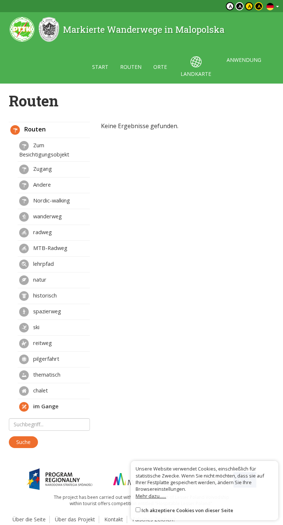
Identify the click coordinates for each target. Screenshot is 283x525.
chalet (40, 390)
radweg (42, 232)
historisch (44, 295)
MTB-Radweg (49, 247)
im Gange (45, 406)
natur (39, 279)
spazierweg (46, 311)
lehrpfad (43, 263)
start (100, 66)
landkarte (196, 73)
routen (131, 66)
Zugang (42, 168)
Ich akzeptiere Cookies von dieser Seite (187, 510)
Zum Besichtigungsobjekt (44, 149)
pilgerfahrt (45, 358)
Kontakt (113, 519)
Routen (34, 129)
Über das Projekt (75, 519)
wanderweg (47, 216)
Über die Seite (29, 519)
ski (35, 327)
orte (160, 66)
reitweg (42, 342)
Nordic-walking (51, 200)
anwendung (244, 59)
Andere (41, 184)
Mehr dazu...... (151, 496)
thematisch (46, 374)
